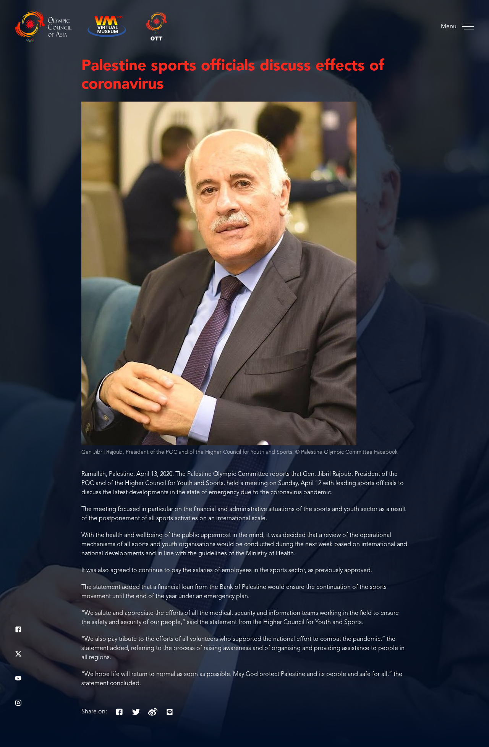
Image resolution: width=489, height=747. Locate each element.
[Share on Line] (169, 711)
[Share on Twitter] (136, 711)
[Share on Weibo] (152, 711)
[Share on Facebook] (119, 711)
